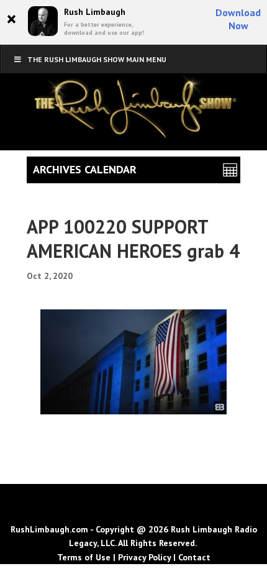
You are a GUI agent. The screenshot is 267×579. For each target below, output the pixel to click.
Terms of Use (84, 557)
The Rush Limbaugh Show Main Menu (96, 59)
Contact (194, 557)
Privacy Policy (144, 557)
